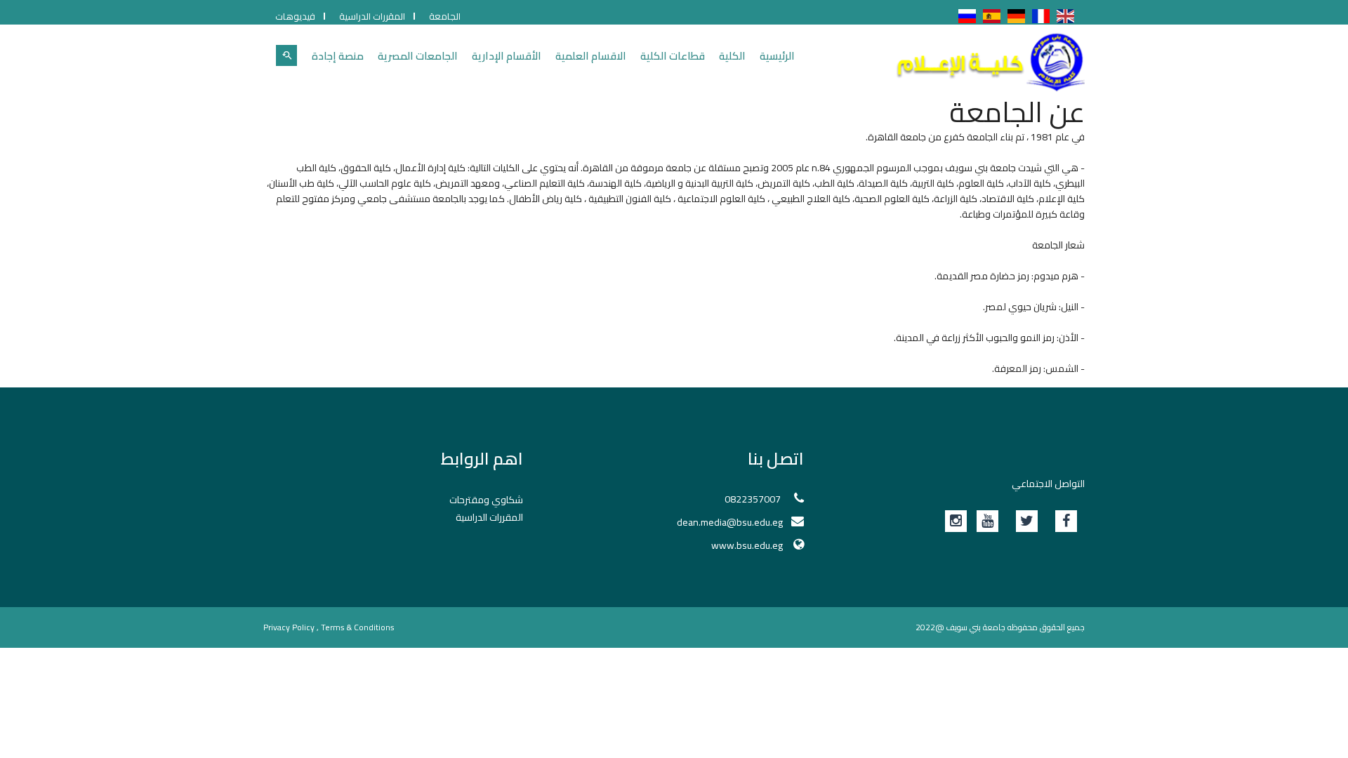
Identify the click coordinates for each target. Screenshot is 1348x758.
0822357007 (754, 499)
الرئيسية (777, 56)
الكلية (732, 56)
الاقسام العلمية (590, 56)
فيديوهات (295, 16)
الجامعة (445, 16)
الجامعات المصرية (418, 56)
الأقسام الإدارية (506, 56)
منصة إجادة (338, 56)
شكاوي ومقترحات (486, 500)
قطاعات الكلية (672, 56)
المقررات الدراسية (372, 16)
